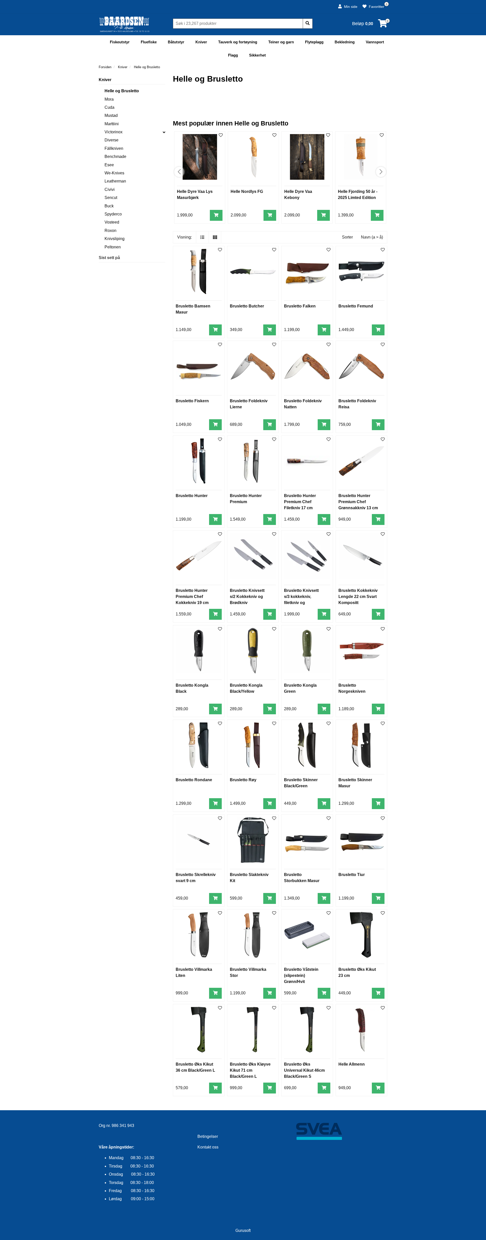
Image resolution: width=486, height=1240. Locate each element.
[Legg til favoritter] (220, 250)
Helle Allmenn (351, 1064)
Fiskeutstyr (120, 42)
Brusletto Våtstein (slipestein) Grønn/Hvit (301, 975)
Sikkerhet (257, 55)
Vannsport (375, 42)
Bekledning (345, 42)
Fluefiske (149, 42)
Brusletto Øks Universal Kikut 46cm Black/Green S (304, 1070)
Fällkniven (114, 148)
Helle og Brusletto (122, 91)
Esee (109, 165)
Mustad (111, 115)
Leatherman (115, 181)
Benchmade (115, 156)
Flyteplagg (314, 42)
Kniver (201, 42)
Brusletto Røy (243, 780)
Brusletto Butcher (247, 306)
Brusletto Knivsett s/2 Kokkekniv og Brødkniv (247, 596)
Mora (109, 99)
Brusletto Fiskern (192, 401)
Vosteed (112, 222)
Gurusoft (243, 1230)
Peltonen (113, 247)
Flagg (233, 55)
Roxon (110, 230)
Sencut (111, 197)
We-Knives (114, 173)
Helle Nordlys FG (247, 191)
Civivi (110, 189)
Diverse (111, 140)
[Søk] (307, 24)
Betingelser (207, 1136)
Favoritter (376, 7)
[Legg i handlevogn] (216, 215)
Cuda (109, 107)
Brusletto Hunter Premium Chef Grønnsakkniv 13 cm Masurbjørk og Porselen (358, 508)
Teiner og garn (281, 42)
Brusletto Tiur (351, 874)
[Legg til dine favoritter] (221, 135)
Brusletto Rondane (194, 780)
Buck (109, 206)
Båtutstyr (176, 42)
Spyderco (113, 214)
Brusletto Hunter (192, 496)
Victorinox (114, 132)
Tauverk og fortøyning (237, 42)
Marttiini (112, 124)
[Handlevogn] (382, 25)
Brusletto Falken (300, 306)
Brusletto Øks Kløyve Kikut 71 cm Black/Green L (250, 1070)
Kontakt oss (207, 1147)
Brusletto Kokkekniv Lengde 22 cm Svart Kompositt (358, 596)
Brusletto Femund (355, 306)
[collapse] (164, 132)
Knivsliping (115, 238)
